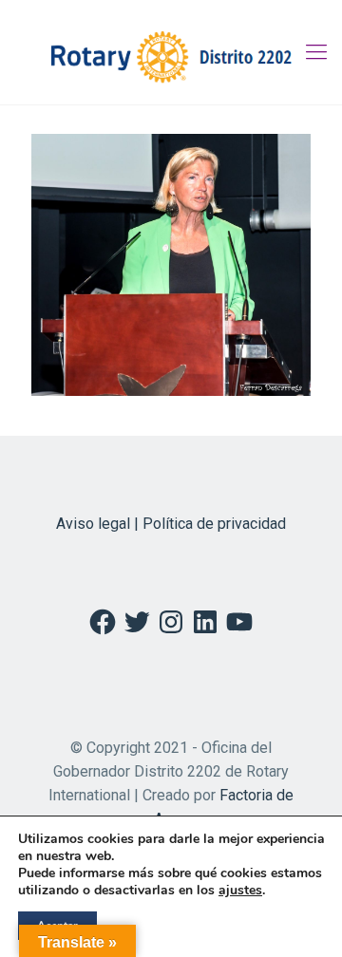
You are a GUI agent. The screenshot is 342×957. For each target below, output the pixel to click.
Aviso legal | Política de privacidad (171, 524)
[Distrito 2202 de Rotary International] (171, 52)
